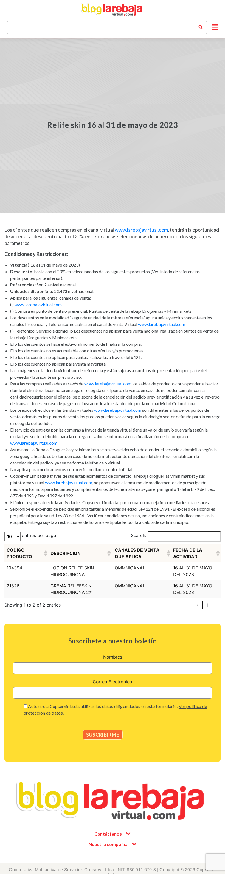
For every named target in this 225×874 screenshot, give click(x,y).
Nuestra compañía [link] (108, 844)
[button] (215, 27)
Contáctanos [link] (108, 833)
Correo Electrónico (112, 681)
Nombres (112, 657)
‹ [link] (197, 605)
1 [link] (207, 605)
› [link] (216, 605)
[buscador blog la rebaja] (200, 27)
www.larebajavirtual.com (141, 230)
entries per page (39, 535)
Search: (138, 535)
